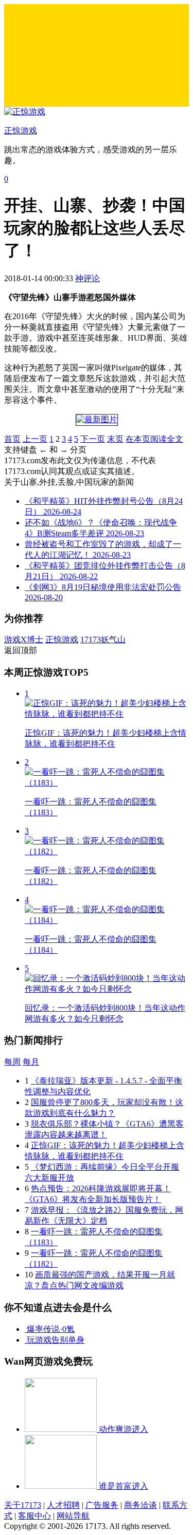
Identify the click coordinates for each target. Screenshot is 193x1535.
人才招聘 (63, 1505)
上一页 (35, 439)
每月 (31, 1061)
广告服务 (101, 1505)
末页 (115, 439)
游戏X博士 (23, 639)
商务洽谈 (140, 1505)
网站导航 (73, 1515)
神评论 (87, 278)
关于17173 (22, 1505)
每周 (12, 1061)
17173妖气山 (103, 639)
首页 (12, 439)
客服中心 (34, 1515)
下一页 (92, 439)
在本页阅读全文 (154, 439)
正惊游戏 (61, 639)
